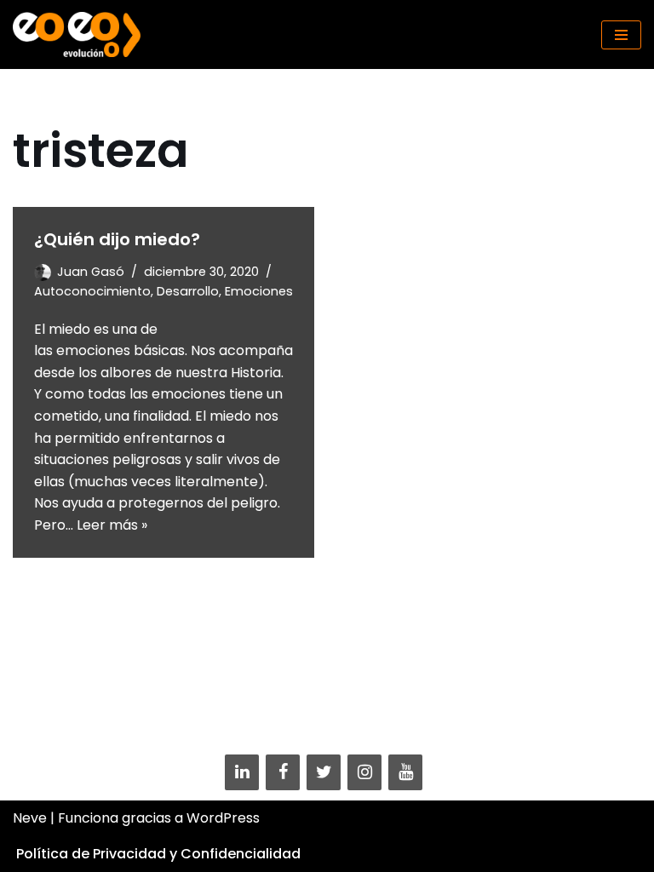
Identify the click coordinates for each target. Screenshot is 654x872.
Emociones (259, 291)
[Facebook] (283, 772)
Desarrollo (188, 291)
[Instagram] (364, 772)
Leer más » (112, 525)
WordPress (223, 818)
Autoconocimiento (92, 291)
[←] (77, 34)
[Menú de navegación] (621, 34)
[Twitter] (324, 772)
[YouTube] (405, 772)
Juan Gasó (90, 271)
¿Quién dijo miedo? (117, 239)
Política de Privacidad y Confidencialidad (158, 853)
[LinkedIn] (242, 772)
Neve (30, 818)
